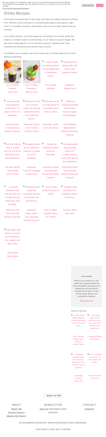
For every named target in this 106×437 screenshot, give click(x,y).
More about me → (86, 301)
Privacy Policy (16, 413)
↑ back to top (53, 396)
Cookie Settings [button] (88, 5)
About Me (16, 409)
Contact (89, 409)
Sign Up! (44, 409)
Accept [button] (99, 5)
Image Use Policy (16, 416)
